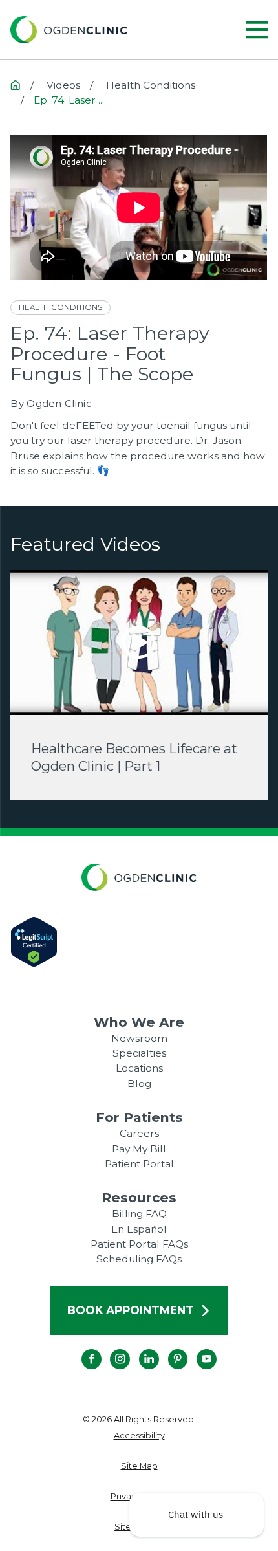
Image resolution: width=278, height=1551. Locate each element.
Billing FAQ (139, 1213)
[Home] (68, 29)
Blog (139, 1083)
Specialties (139, 1053)
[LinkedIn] (139, 1349)
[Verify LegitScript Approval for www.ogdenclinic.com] (138, 941)
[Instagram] (110, 1349)
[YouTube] (197, 1349)
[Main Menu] (257, 30)
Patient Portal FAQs (139, 1244)
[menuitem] (138, 1435)
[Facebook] (81, 1349)
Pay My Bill (139, 1149)
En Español (139, 1229)
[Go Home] (15, 85)
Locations (139, 1068)
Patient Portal (139, 1164)
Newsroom (139, 1038)
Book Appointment (130, 1310)
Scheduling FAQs (139, 1259)
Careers (139, 1133)
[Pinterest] (168, 1349)
